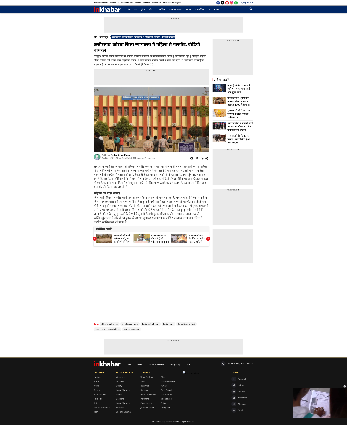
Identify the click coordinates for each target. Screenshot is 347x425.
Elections (120, 398)
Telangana (165, 407)
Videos (119, 394)
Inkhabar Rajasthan (142, 3)
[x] (222, 3)
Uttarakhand (166, 398)
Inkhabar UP (114, 3)
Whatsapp (242, 404)
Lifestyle (119, 385)
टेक (209, 9)
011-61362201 (247, 363)
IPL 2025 (120, 381)
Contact (140, 364)
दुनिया (143, 9)
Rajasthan (144, 385)
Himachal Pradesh (148, 394)
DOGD (188, 364)
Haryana (144, 390)
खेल (150, 9)
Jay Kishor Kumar (122, 155)
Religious (98, 398)
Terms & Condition (156, 364)
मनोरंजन (162, 9)
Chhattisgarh (146, 403)
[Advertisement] (173, 25)
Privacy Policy (175, 364)
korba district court (150, 324)
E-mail (240, 410)
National (97, 377)
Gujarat (164, 403)
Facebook (242, 379)
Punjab (164, 385)
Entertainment (100, 394)
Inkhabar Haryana (101, 3)
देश (135, 9)
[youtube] (227, 3)
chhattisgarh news (130, 324)
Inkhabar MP (156, 3)
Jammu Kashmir (147, 407)
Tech (96, 411)
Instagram (242, 397)
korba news (168, 324)
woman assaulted (131, 329)
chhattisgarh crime (109, 324)
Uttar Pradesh (146, 377)
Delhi (142, 381)
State (96, 381)
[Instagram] (231, 3)
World (96, 385)
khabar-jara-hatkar (102, 407)
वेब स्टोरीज (199, 9)
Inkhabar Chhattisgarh (172, 3)
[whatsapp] (236, 3)
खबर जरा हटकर (175, 9)
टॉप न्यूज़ (104, 37)
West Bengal (166, 390)
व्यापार (216, 9)
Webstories (121, 377)
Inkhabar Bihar (127, 3)
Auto (96, 403)
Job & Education (123, 390)
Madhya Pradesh (168, 381)
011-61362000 (233, 363)
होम (129, 9)
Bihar (163, 377)
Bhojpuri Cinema (123, 411)
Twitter (241, 385)
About (128, 364)
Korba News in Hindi (186, 324)
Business (120, 407)
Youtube (241, 391)
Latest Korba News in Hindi (107, 329)
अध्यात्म (189, 9)
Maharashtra (166, 394)
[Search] (251, 9)
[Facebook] (218, 3)
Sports (97, 390)
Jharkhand (144, 398)
